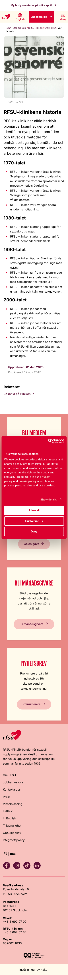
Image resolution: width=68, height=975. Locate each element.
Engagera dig (39, 16)
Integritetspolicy (14, 840)
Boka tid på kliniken (17, 394)
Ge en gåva (31, 544)
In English (9, 818)
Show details (48, 499)
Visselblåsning (12, 804)
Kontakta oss (11, 789)
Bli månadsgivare (31, 624)
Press (6, 796)
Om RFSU (9, 775)
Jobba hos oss (13, 782)
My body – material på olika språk (32, 5)
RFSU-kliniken (35, 28)
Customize (32, 521)
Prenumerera (31, 704)
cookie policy (28, 481)
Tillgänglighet (12, 825)
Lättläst (8, 811)
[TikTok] (26, 865)
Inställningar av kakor (34, 969)
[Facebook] (6, 865)
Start (9, 28)
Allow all (34, 510)
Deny (34, 531)
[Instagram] (16, 865)
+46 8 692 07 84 (14, 932)
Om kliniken (50, 28)
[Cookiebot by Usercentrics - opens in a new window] (48, 441)
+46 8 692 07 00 (14, 921)
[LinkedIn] (37, 865)
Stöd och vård (19, 28)
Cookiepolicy (12, 833)
